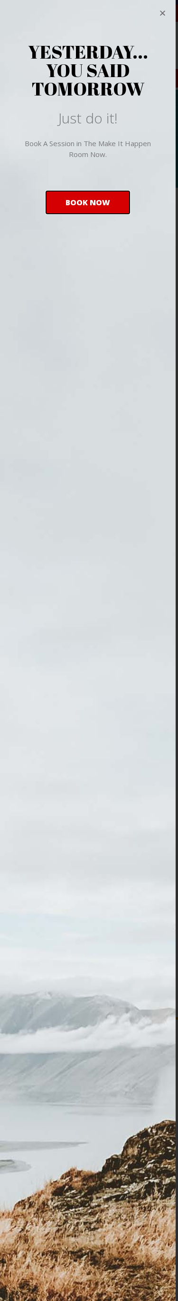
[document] (89, 650)
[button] (88, 202)
